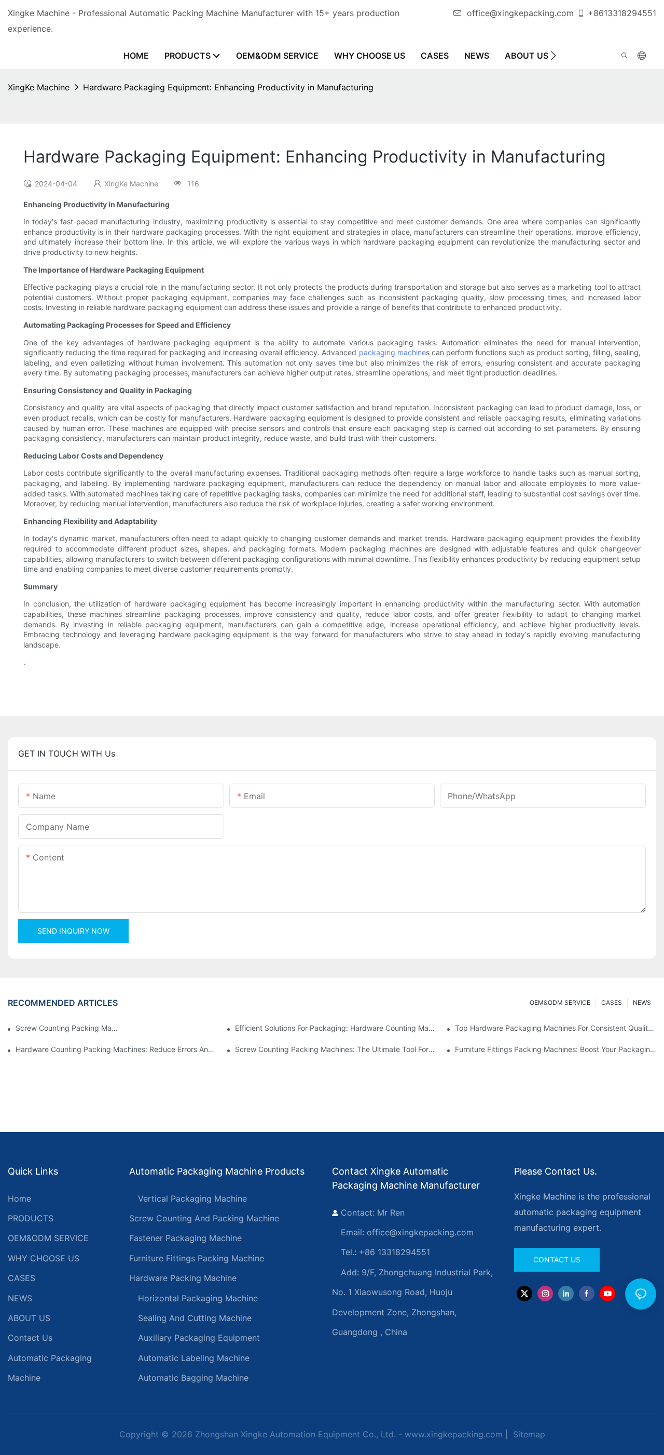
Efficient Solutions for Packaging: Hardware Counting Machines (335, 1027)
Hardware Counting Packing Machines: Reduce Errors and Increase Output (116, 1049)
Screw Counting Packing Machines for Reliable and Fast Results (68, 1027)
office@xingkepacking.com (520, 13)
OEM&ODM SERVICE (560, 1002)
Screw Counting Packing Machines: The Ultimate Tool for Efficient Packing (335, 1049)
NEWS (642, 1002)
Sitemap (527, 1434)
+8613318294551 (622, 13)
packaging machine (392, 352)
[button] (553, 55)
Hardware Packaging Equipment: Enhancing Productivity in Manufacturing (228, 87)
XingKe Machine (39, 87)
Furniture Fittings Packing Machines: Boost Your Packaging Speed (555, 1049)
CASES (611, 1002)
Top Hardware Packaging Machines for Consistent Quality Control (555, 1027)
